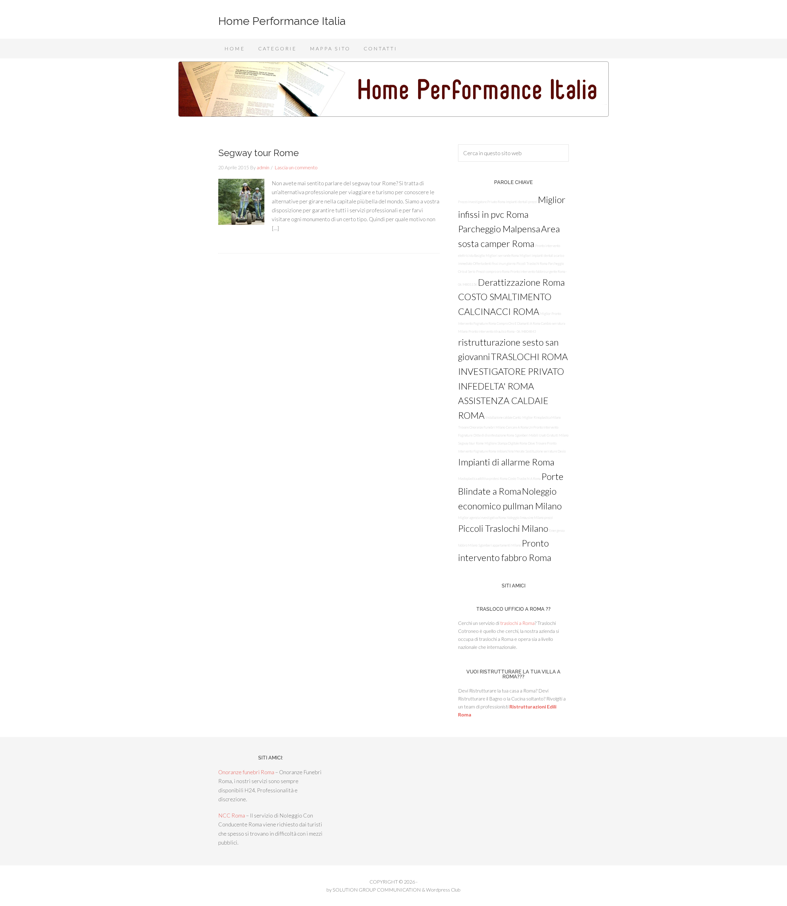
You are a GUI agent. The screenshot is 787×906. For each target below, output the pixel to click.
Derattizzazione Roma (521, 282)
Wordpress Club (443, 889)
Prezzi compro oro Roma (492, 271)
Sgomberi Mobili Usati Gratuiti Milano (541, 435)
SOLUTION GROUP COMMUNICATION (377, 889)
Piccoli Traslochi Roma (531, 263)
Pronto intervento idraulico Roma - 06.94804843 (502, 331)
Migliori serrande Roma (502, 255)
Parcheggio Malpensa (499, 228)
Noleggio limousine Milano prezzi (530, 518)
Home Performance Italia (282, 20)
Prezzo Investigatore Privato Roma (481, 202)
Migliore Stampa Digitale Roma (505, 443)
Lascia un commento (296, 167)
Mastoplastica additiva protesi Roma (482, 478)
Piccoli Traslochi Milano (503, 528)
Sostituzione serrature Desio (545, 451)
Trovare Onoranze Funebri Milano (481, 427)
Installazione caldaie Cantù (503, 417)
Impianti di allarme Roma (506, 462)
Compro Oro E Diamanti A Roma (518, 323)
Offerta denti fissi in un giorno (494, 263)
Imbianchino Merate (510, 451)
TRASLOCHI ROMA (529, 356)
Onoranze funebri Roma (246, 772)
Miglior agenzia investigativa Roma (482, 518)
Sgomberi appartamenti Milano (499, 545)
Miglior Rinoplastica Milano (541, 417)
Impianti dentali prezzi (521, 202)
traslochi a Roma (517, 623)
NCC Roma (231, 815)
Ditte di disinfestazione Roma (493, 435)
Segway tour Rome (258, 152)
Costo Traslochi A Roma (524, 478)
